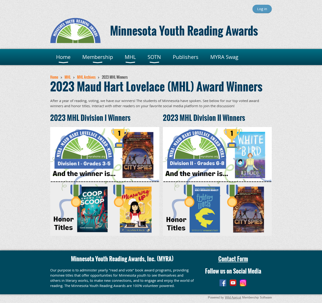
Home (54, 77)
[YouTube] (233, 282)
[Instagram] (243, 282)
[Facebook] (222, 282)
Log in (262, 8)
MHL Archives (86, 77)
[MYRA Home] (75, 41)
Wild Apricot (233, 297)
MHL (68, 77)
